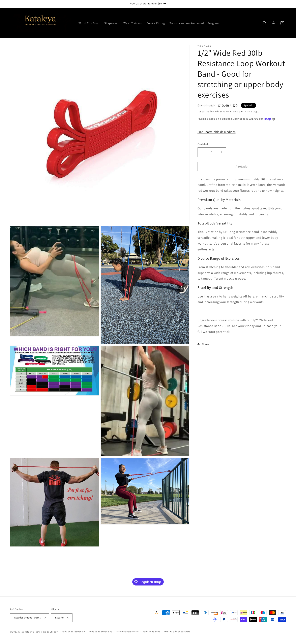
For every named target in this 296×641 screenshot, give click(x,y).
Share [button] (205, 344)
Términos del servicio (127, 631)
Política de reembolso (73, 631)
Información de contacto (177, 631)
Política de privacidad (100, 631)
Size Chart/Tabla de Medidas (217, 132)
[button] (264, 23)
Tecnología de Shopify (46, 631)
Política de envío (151, 631)
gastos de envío (210, 111)
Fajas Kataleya (26, 631)
